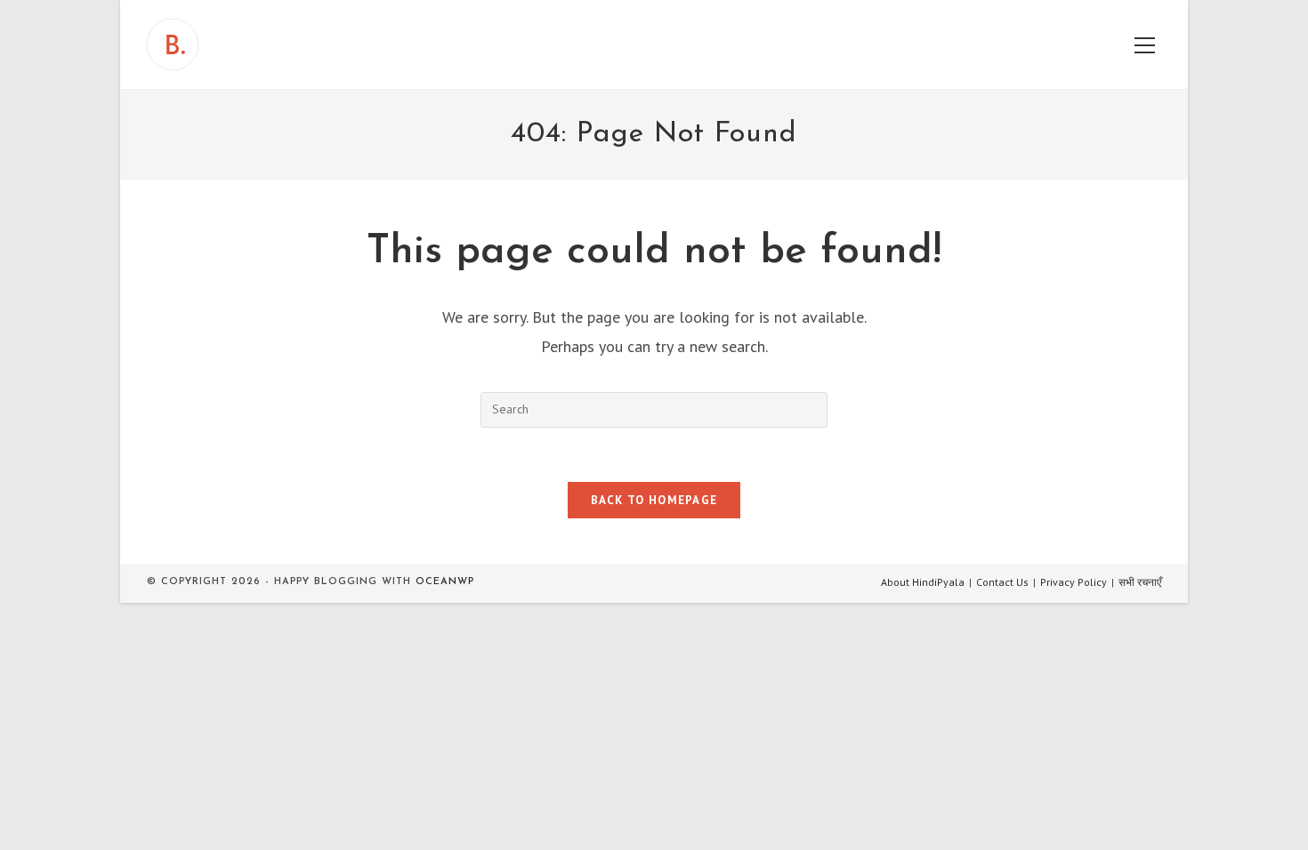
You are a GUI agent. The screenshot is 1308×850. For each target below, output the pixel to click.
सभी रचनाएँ (1139, 582)
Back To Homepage (654, 500)
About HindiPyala (923, 582)
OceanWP (445, 582)
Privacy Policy (1073, 582)
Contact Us (1002, 582)
